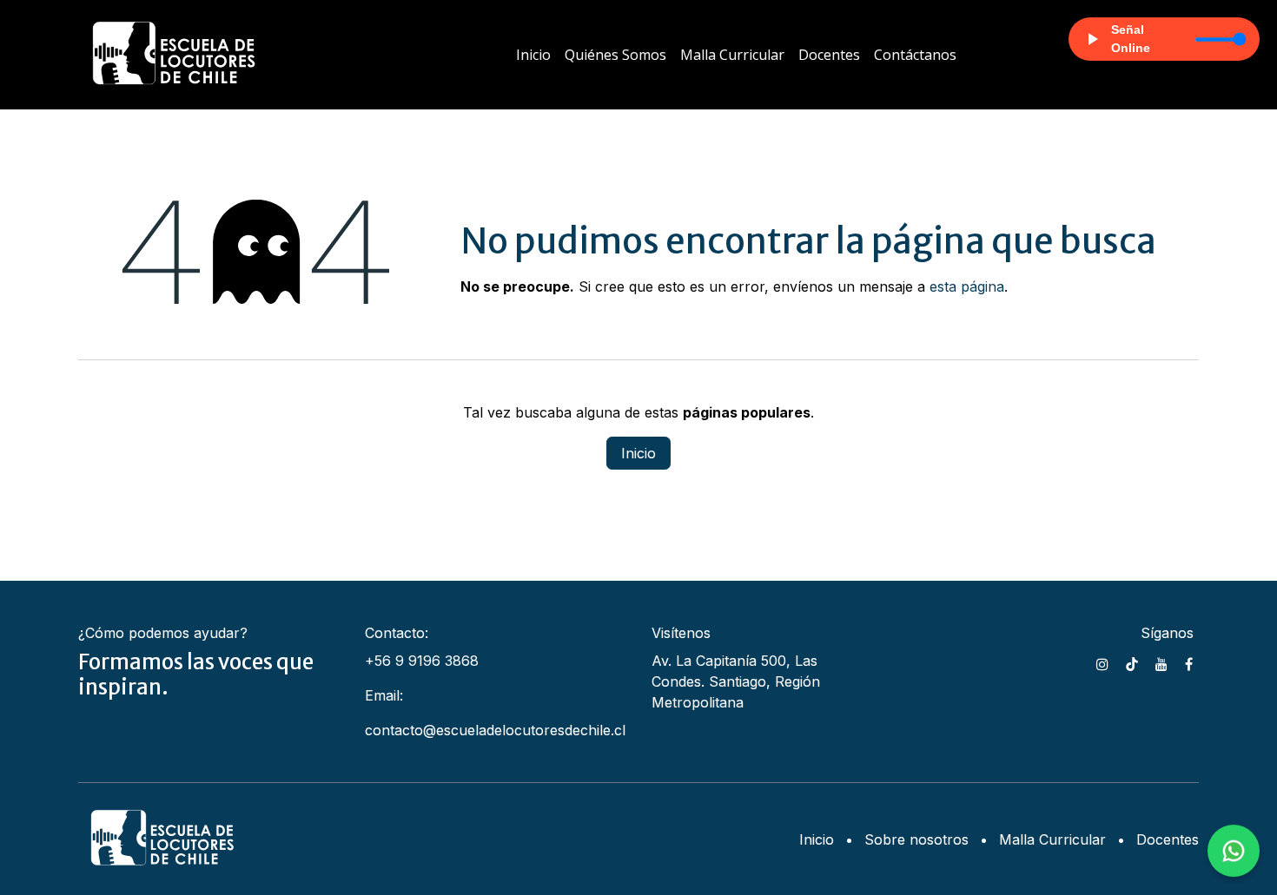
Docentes (1167, 839)
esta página (967, 286)
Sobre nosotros (916, 839)
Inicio (638, 453)
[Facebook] (1188, 664)
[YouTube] (1161, 664)
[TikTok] (1132, 664)
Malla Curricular (1052, 839)
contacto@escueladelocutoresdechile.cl (495, 730)
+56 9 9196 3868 (422, 660)
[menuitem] (533, 54)
